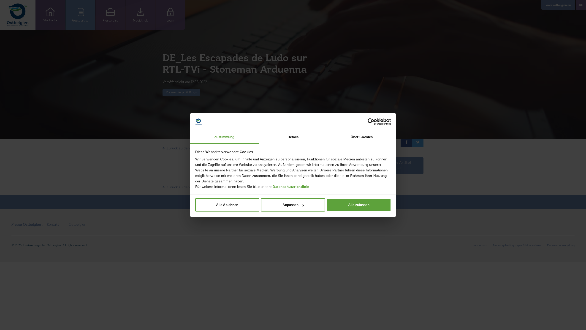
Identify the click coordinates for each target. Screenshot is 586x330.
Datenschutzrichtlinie (291, 187)
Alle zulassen (358, 205)
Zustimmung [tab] (224, 137)
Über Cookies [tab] (362, 137)
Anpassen (290, 205)
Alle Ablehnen (227, 205)
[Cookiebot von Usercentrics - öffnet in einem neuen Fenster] (371, 121)
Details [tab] (293, 137)
